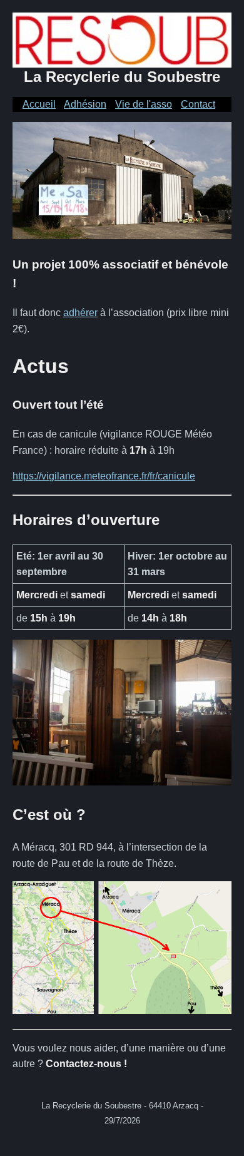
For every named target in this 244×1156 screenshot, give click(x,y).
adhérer (80, 312)
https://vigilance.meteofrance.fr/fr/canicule (104, 476)
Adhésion (85, 104)
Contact (198, 104)
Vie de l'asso (143, 104)
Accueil (39, 104)
